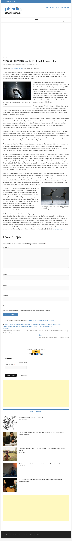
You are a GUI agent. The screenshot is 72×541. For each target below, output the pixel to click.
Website (5, 295)
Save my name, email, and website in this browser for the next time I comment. (27, 310)
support (66, 7)
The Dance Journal (16, 68)
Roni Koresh (20, 326)
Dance (5, 58)
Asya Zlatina (9, 324)
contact (52, 7)
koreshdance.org (57, 229)
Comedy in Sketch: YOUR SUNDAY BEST (31, 417)
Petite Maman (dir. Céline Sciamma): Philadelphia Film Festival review (40, 464)
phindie (5, 535)
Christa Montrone (19, 324)
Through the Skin (46, 326)
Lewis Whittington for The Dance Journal (14, 64)
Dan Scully (22, 465)
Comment (6, 247)
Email (5, 285)
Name (5, 274)
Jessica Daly (36, 324)
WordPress (26, 535)
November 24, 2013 (33, 64)
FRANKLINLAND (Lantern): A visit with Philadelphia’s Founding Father (41, 479)
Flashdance (28, 324)
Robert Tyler (11, 326)
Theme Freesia (19, 535)
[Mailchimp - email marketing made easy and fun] (24, 377)
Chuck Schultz (23, 419)
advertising (59, 7)
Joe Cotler (44, 324)
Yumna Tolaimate (24, 434)
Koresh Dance (52, 324)
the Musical (37, 326)
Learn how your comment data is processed (40, 320)
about (48, 7)
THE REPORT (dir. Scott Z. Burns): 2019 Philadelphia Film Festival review (41, 433)
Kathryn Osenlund (24, 481)
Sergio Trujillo (28, 326)
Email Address (10, 364)
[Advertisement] (36, 39)
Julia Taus (22, 452)
